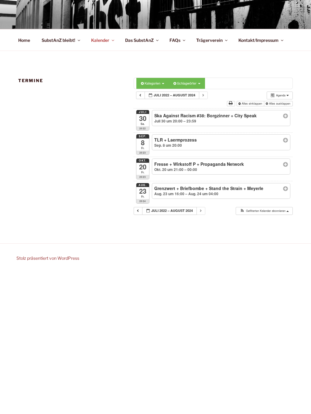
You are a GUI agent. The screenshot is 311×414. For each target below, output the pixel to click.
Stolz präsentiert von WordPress (47, 258)
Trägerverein (209, 40)
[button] (264, 211)
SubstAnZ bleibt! (58, 40)
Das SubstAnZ (139, 40)
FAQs (174, 40)
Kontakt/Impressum (258, 40)
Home (24, 40)
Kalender (100, 40)
